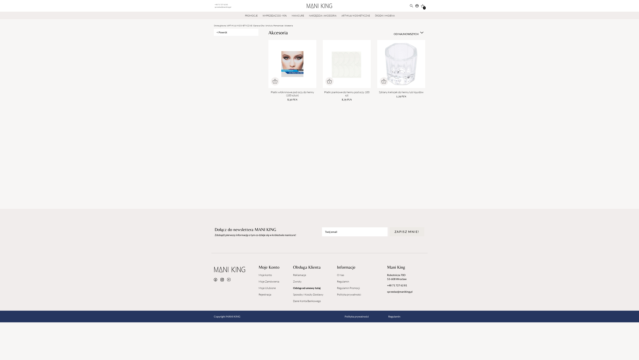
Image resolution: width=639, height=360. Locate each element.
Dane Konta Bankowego (307, 301)
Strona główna (220, 25)
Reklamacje (299, 275)
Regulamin (343, 281)
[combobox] (408, 32)
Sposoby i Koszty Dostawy (308, 294)
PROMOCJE (251, 15)
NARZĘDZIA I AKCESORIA (322, 15)
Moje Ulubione (267, 288)
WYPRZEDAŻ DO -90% (275, 15)
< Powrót (221, 32)
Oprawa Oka (258, 25)
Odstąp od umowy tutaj (306, 288)
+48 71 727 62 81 (221, 5)
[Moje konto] (417, 6)
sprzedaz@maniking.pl (223, 7)
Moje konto (265, 275)
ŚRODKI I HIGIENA (385, 15)
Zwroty (297, 281)
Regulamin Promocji (348, 288)
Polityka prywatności (349, 294)
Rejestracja (265, 294)
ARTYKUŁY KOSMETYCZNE (355, 15)
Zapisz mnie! (407, 232)
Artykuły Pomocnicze (274, 25)
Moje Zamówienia (269, 281)
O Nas (340, 275)
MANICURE (298, 15)
